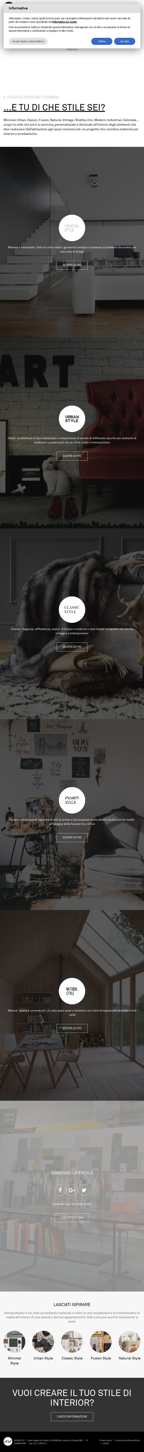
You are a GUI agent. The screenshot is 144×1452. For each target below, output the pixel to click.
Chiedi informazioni (72, 1416)
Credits (105, 1443)
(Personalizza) (133, 1440)
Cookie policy (121, 1440)
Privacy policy (106, 1440)
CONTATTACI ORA (72, 1217)
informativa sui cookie (65, 21)
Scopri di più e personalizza (28, 41)
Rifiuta (102, 41)
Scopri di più (72, 265)
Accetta (124, 41)
